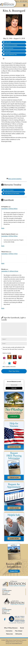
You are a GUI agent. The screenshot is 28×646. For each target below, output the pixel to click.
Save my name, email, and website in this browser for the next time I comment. (14, 348)
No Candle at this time (9, 366)
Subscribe (14, 388)
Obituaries (18, 634)
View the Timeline (9, 190)
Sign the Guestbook (9, 48)
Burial (22, 628)
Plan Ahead (18, 631)
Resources (9, 634)
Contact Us (4, 589)
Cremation (9, 631)
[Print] (3, 59)
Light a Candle (8, 42)
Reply (2, 228)
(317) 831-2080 (6, 610)
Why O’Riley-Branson (11, 628)
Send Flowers (8, 51)
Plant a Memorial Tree (11, 54)
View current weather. (15, 179)
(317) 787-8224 (6, 591)
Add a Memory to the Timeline (11, 45)
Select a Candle (7, 353)
